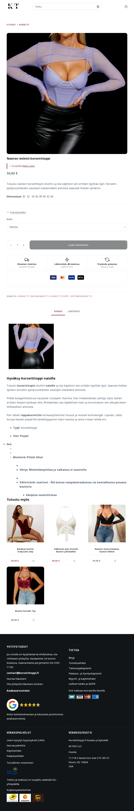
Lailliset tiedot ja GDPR (82, 683)
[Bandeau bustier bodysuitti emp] (25, 523)
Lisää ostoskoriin (78, 244)
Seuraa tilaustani (16, 678)
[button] (16, 212)
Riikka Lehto (29, 165)
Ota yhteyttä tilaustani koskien (25, 684)
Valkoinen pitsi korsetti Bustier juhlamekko (66, 550)
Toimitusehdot (77, 663)
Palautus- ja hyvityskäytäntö (85, 673)
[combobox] (65, 6)
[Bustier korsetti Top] (25, 585)
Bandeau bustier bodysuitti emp (25, 550)
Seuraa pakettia (16, 745)
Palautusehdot (15, 756)
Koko (9, 219)
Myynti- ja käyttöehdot (82, 678)
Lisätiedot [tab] (74, 311)
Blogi (72, 657)
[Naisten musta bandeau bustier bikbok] (107, 523)
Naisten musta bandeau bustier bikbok (107, 550)
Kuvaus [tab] (58, 311)
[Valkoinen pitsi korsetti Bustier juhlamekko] (66, 523)
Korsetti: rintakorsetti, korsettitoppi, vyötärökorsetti (55, 296)
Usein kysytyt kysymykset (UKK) (25, 740)
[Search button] (98, 7)
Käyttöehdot (14, 750)
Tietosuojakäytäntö (80, 668)
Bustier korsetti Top (25, 611)
